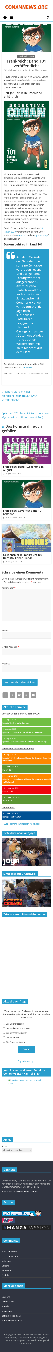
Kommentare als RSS (12, 1320)
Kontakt (5, 1306)
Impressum (7, 1311)
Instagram (6, 1261)
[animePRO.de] (8, 1219)
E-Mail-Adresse (10, 646)
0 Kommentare (40, 70)
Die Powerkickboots (15, 1042)
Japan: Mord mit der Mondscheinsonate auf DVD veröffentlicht (19, 396)
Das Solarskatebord (15, 1023)
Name (5, 630)
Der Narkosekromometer (18, 1028)
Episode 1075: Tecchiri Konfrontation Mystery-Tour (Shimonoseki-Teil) (25, 415)
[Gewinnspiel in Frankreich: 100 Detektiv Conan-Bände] (26, 525)
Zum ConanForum (10, 1256)
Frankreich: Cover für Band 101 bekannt (23, 512)
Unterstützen (8, 1301)
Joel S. (27, 70)
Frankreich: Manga (26, 56)
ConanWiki (27, 367)
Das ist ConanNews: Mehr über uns (21, 1191)
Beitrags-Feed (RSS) (11, 1315)
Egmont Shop (41, 235)
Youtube (6, 1275)
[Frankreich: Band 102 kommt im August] (26, 437)
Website (6, 663)
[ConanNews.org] (5, 17)
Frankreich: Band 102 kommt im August (23, 468)
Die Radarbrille (12, 1037)
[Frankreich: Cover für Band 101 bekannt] (26, 481)
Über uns (6, 1296)
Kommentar (8, 587)
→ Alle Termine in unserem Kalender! (21, 823)
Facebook (6, 1270)
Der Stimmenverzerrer (16, 1032)
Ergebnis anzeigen (26, 1061)
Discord (5, 1265)
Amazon (21, 235)
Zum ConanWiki (9, 1251)
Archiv (4, 1146)
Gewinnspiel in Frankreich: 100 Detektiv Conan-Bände (22, 556)
